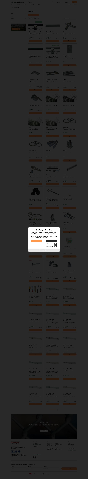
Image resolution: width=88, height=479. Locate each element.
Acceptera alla (36, 240)
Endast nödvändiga (51, 240)
